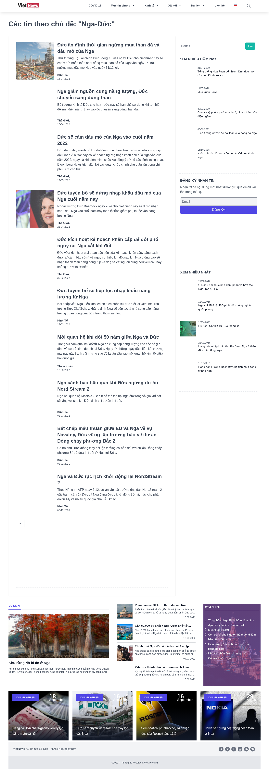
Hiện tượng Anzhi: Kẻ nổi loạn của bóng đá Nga (227, 132)
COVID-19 (95, 5)
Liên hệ (220, 5)
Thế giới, (63, 120)
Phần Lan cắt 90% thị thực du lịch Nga (160, 605)
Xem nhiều (212, 607)
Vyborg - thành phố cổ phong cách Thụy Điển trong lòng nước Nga (162, 667)
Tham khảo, (65, 366)
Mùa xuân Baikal (208, 92)
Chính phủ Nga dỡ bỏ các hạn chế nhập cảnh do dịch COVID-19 (162, 646)
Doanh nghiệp (25, 697)
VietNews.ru (151, 762)
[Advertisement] (218, 238)
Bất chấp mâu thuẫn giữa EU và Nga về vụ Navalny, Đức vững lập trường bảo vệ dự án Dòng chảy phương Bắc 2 (107, 435)
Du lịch (14, 605)
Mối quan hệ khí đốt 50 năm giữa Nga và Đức (108, 337)
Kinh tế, (63, 74)
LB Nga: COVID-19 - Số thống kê (218, 325)
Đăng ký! (218, 209)
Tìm (250, 46)
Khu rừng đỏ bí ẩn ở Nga (29, 663)
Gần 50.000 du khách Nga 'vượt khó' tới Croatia (161, 625)
